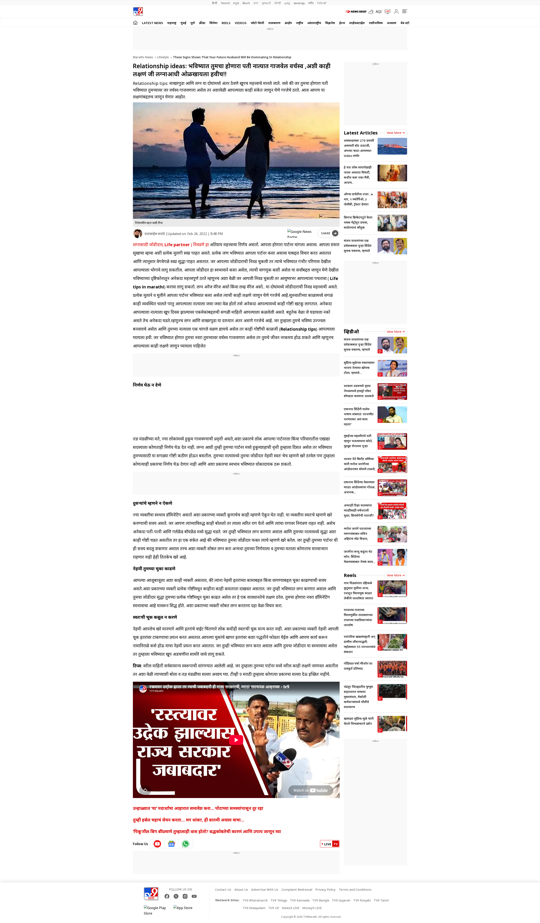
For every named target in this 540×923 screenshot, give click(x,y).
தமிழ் (287, 3)
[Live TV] (386, 12)
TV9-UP (322, 3)
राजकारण (274, 23)
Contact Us (223, 889)
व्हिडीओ (351, 331)
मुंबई (183, 23)
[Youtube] (194, 896)
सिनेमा (213, 23)
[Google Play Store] (156, 910)
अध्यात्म (391, 23)
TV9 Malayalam (254, 908)
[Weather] (372, 11)
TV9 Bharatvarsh (255, 900)
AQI (379, 11)
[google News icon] (172, 844)
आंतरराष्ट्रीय (314, 23)
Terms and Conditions (355, 889)
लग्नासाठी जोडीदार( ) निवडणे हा (171, 244)
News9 (225, 3)
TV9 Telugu (278, 900)
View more (394, 133)
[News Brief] (355, 12)
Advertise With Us (264, 889)
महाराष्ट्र (171, 23)
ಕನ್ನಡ (236, 3)
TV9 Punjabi (362, 900)
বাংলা (256, 3)
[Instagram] (185, 896)
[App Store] (186, 910)
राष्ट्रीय (299, 23)
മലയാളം (299, 3)
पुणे (192, 23)
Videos (241, 23)
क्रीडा (202, 23)
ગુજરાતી (266, 3)
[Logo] (138, 11)
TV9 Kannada (299, 900)
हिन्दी (215, 3)
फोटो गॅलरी (257, 23)
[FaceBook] (167, 896)
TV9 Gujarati (341, 900)
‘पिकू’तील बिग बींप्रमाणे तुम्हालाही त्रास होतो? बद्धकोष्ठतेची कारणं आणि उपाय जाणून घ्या (207, 831)
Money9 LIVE (312, 908)
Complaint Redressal (296, 889)
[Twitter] (176, 896)
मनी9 (310, 3)
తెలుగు (246, 3)
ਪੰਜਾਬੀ (277, 3)
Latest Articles (361, 132)
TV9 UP (273, 908)
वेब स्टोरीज (407, 23)
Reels (226, 23)
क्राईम (288, 23)
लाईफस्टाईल (357, 23)
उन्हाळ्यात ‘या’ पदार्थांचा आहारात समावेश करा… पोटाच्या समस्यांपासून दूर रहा (198, 808)
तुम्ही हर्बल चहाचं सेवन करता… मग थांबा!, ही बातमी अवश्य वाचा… (188, 820)
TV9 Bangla (320, 900)
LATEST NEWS (152, 23)
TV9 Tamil (381, 900)
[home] (135, 22)
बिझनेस (330, 23)
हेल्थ (342, 23)
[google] (301, 233)
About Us (241, 889)
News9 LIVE (291, 908)
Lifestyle (162, 57)
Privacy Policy (325, 889)
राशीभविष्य (376, 23)
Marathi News (143, 57)
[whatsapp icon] (186, 844)
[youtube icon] (157, 844)
